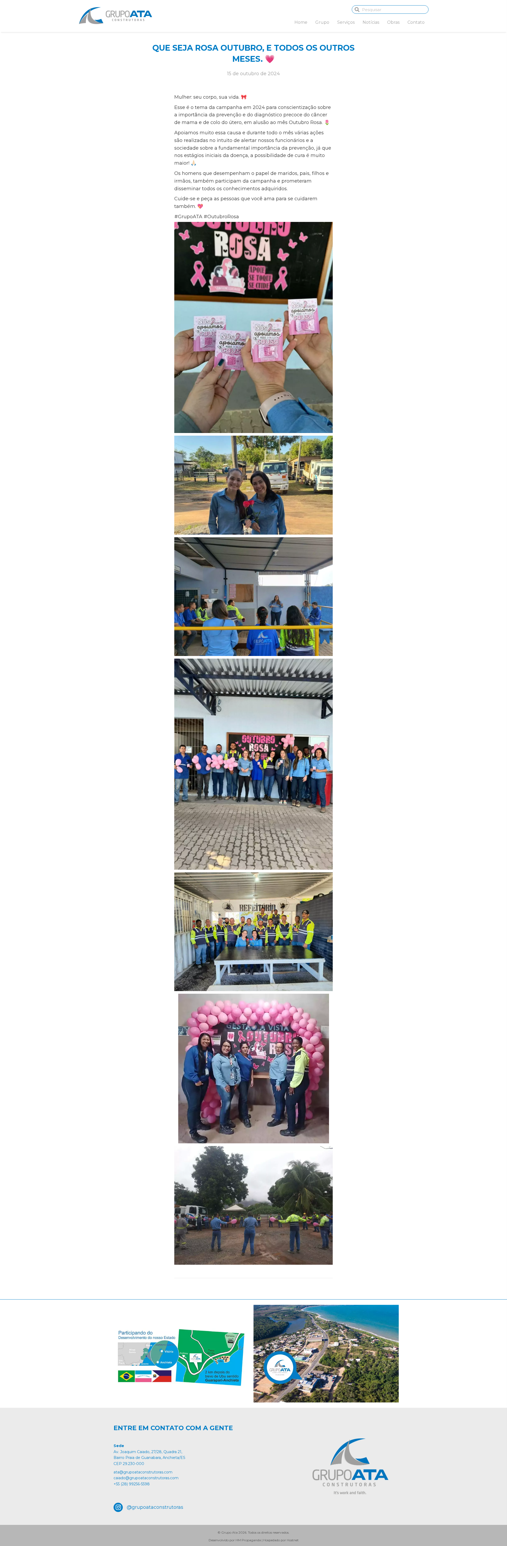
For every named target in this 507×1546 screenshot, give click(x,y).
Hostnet (293, 1540)
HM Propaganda (248, 1540)
